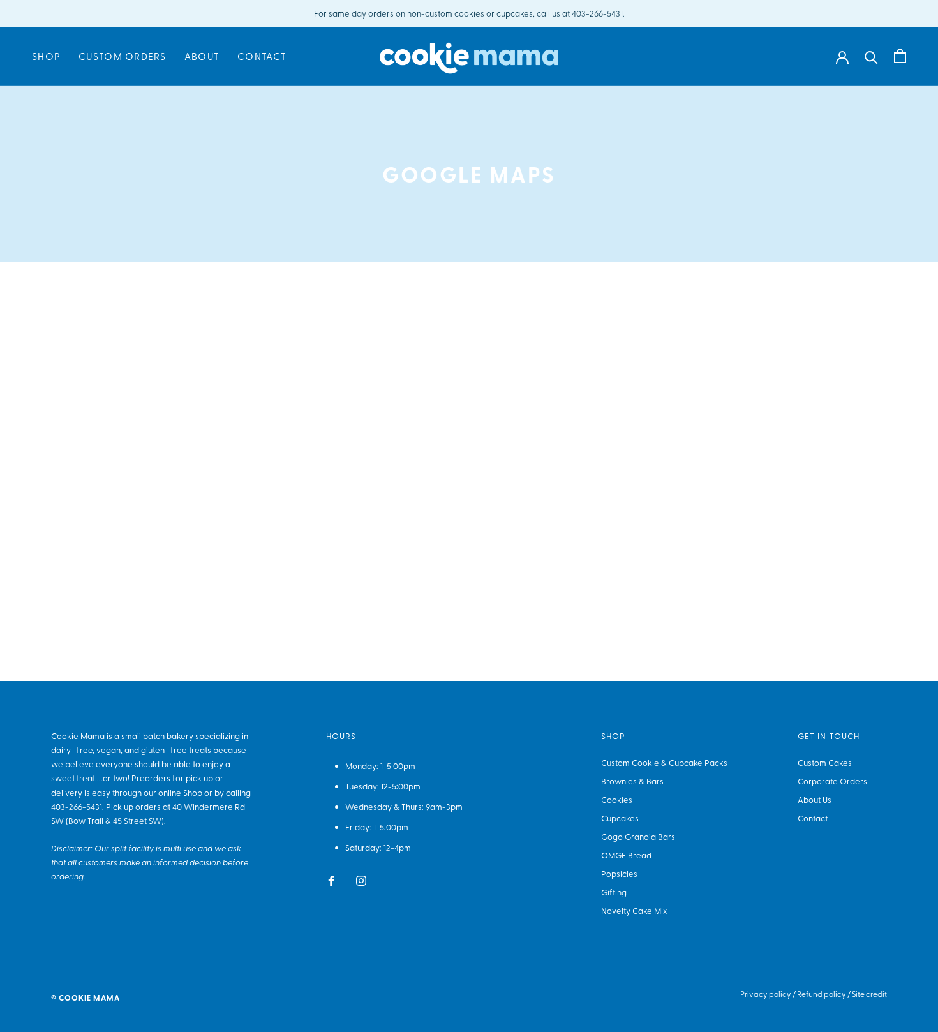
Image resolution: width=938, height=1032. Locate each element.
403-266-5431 (76, 806)
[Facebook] (331, 879)
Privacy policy (765, 994)
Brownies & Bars (632, 780)
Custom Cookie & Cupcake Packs (664, 762)
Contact (262, 56)
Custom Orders (122, 56)
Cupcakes (620, 817)
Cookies (616, 799)
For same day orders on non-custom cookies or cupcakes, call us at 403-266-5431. (469, 13)
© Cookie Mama (85, 997)
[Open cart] (900, 56)
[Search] (871, 56)
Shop (46, 56)
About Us (814, 799)
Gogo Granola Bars (638, 836)
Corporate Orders (832, 780)
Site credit (869, 994)
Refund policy (821, 994)
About (202, 56)
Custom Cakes (825, 762)
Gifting (614, 891)
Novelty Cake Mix (634, 910)
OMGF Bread (626, 854)
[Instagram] (361, 879)
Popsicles (619, 873)
